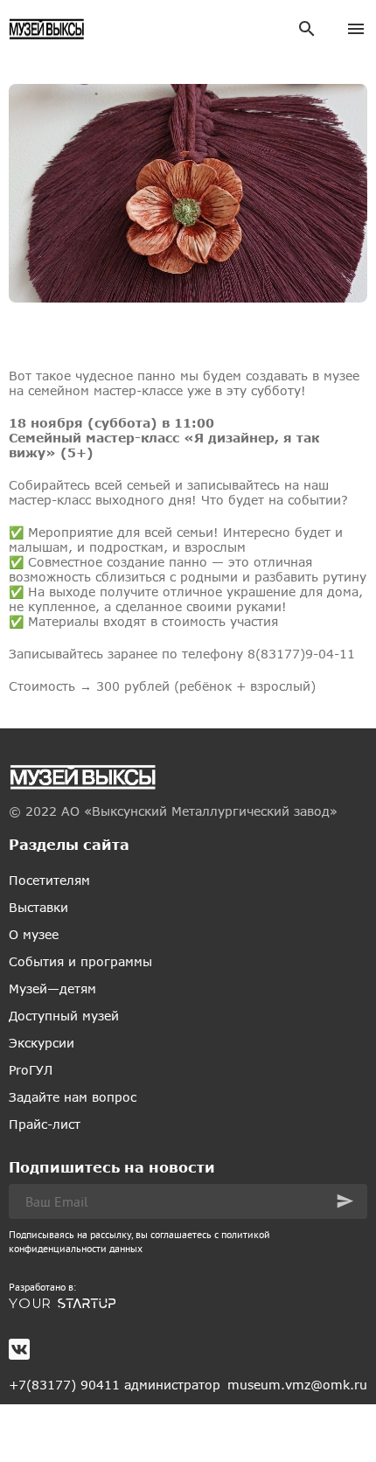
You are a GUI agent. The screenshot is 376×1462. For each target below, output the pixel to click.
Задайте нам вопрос (72, 1097)
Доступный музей (64, 1015)
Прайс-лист (44, 1124)
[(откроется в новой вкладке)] (188, 1303)
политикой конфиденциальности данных (139, 1241)
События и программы (80, 961)
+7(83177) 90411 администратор (114, 1384)
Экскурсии (41, 1042)
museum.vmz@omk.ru (297, 1384)
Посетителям (49, 880)
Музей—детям (52, 988)
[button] (345, 1201)
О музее (34, 934)
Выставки (38, 907)
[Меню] (356, 28)
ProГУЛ (30, 1069)
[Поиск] (307, 28)
